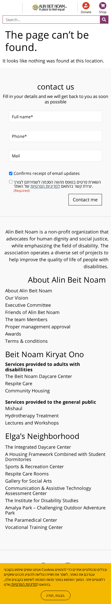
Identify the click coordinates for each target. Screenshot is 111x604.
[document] (55, 302)
